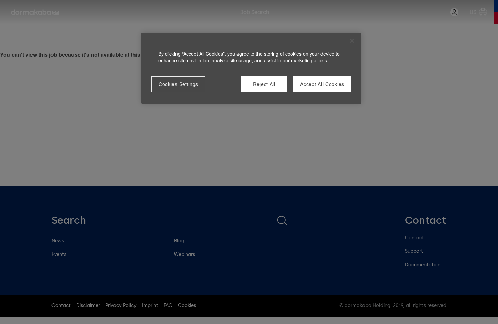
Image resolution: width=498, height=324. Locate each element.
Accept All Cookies (322, 84)
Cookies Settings (178, 84)
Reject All (264, 84)
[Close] (352, 40)
